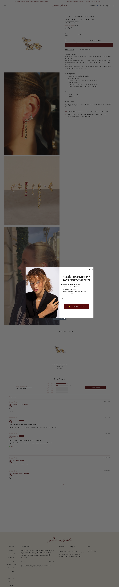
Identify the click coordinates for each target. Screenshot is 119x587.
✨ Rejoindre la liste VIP (76, 306)
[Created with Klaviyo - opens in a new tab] (59, 319)
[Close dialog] (91, 269)
